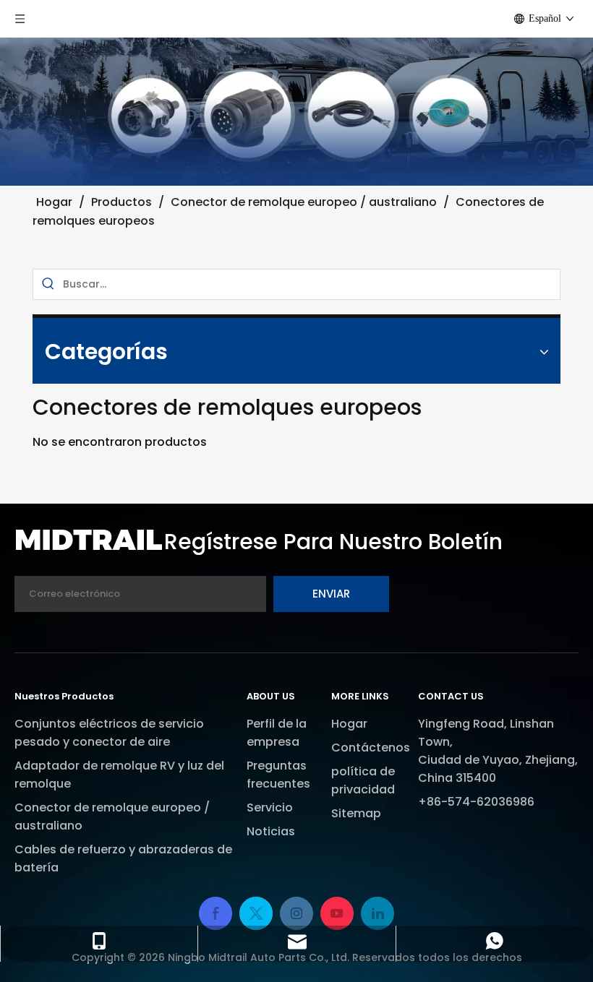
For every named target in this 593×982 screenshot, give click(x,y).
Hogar (349, 723)
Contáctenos (370, 747)
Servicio (270, 807)
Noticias (271, 831)
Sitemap (356, 813)
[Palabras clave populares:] (48, 284)
